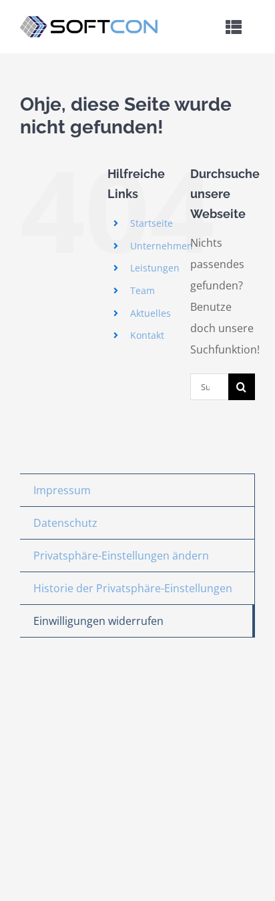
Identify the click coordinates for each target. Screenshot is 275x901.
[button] (137, 556)
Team (142, 290)
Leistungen (155, 267)
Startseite (151, 223)
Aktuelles (150, 313)
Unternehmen (161, 245)
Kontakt (147, 335)
